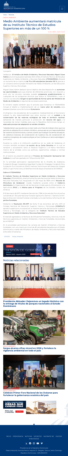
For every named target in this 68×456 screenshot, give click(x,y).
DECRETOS (38, 436)
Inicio (5, 15)
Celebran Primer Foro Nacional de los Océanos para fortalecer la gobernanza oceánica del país (30, 394)
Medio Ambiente (10, 17)
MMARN (7, 236)
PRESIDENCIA (18, 436)
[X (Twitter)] (26, 443)
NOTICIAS (28, 436)
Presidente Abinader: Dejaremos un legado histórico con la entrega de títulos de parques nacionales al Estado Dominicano (33, 303)
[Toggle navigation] (62, 8)
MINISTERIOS (34, 439)
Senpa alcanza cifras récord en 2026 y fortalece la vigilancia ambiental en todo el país (29, 349)
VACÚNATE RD (48, 436)
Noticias (11, 15)
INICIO (8, 436)
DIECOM (59, 436)
